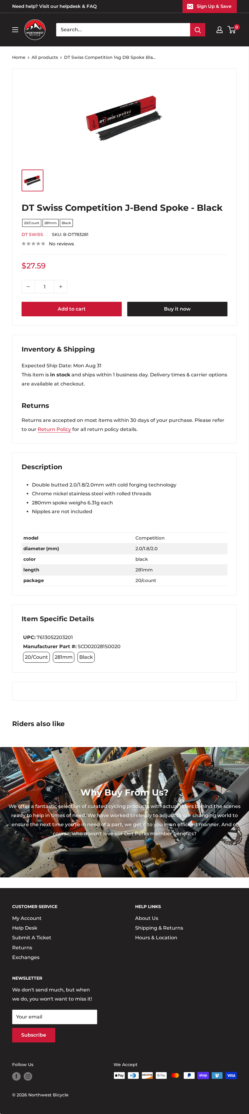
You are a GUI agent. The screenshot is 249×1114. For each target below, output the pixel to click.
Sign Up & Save (214, 6)
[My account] (220, 29)
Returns (22, 948)
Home (19, 57)
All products (45, 57)
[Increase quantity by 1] (60, 286)
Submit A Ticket (31, 938)
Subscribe (33, 1035)
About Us (146, 918)
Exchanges (25, 957)
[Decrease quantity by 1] (28, 286)
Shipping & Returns (159, 928)
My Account (27, 918)
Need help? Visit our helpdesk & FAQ (54, 6)
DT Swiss (32, 234)
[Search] (197, 29)
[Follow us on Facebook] (16, 1076)
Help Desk (24, 928)
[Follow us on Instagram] (28, 1076)
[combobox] (123, 29)
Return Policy (54, 429)
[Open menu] (15, 29)
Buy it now (177, 309)
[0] (232, 29)
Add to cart (72, 309)
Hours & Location (156, 938)
